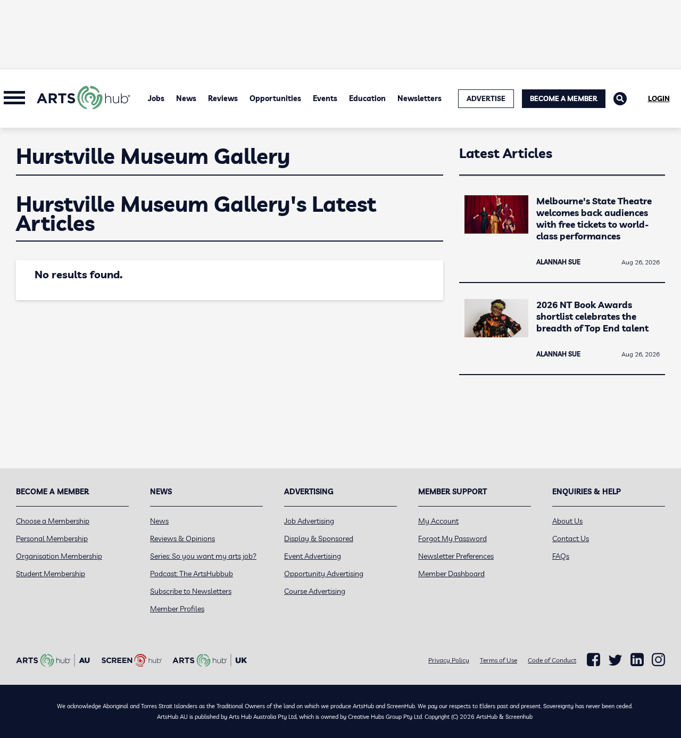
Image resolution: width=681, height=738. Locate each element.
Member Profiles (177, 608)
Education (367, 98)
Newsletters (419, 98)
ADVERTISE (486, 98)
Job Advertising (309, 521)
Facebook (593, 660)
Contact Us (570, 538)
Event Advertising (312, 556)
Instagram (658, 660)
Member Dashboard (451, 573)
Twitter (615, 660)
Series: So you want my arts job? (203, 556)
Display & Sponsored (318, 538)
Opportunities (275, 98)
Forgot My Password (452, 538)
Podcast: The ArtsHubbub (191, 573)
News (186, 98)
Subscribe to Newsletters (190, 591)
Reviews (223, 98)
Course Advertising (314, 591)
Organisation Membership (59, 556)
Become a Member (563, 98)
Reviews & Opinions (182, 538)
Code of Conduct (552, 660)
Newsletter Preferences (456, 556)
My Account (438, 521)
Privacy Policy (448, 660)
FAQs (560, 556)
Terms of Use (498, 660)
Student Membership (50, 573)
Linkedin (637, 660)
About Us (567, 521)
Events (325, 98)
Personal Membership (52, 538)
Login (659, 98)
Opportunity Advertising (323, 573)
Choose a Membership (52, 521)
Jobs (156, 98)
